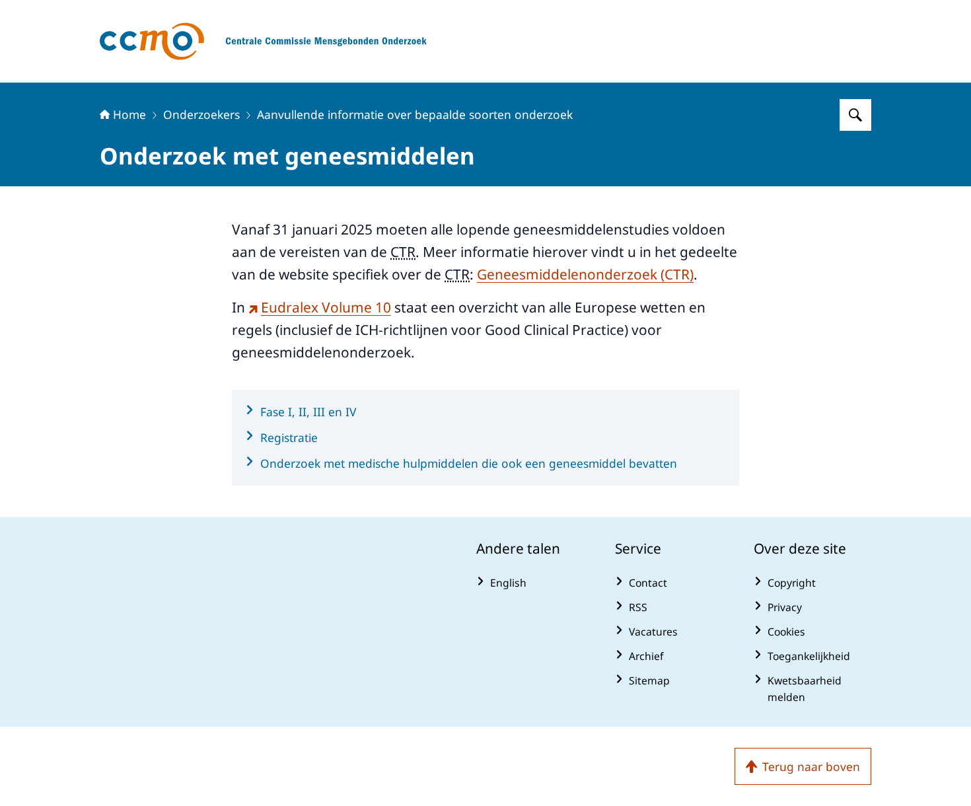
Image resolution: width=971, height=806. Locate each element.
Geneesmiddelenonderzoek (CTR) (585, 274)
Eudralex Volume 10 (326, 307)
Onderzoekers (201, 114)
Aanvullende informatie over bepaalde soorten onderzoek (415, 114)
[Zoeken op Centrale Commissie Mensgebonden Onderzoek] (855, 115)
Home (129, 114)
